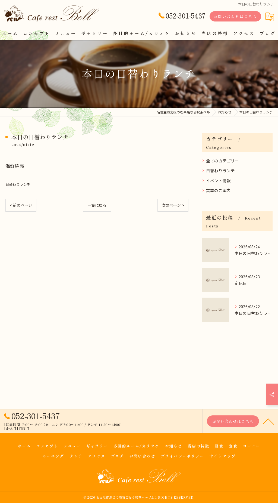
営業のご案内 (218, 190)
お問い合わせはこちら (235, 16)
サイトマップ (223, 456)
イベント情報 (218, 180)
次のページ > (173, 205)
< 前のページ (21, 205)
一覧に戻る (97, 205)
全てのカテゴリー (222, 160)
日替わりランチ (17, 184)
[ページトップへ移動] (268, 421)
